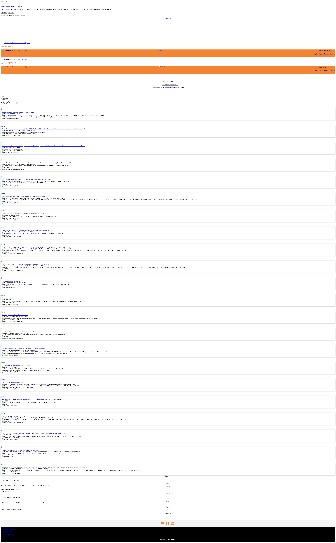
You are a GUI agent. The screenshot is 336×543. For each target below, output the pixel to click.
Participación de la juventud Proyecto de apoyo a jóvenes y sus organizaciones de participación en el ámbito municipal (34, 433)
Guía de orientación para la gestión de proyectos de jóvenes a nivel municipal (23, 213)
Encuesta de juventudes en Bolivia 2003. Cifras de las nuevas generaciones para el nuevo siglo (28, 179)
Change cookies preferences (10, 534)
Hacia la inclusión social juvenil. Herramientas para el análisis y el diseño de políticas (25, 230)
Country (4, 101)
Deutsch (13, 6)
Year (9, 101)
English (3, 6)
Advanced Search (169, 87)
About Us (7, 43)
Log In (4, 536)
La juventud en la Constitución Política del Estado (16, 365)
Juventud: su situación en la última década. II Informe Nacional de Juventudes (23, 348)
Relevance (15, 101)
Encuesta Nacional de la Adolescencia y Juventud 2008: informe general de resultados (25, 196)
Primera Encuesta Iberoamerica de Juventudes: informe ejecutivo (20, 450)
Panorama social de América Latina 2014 (13, 416)
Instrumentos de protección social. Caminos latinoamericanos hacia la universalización (25, 264)
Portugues (19, 6)
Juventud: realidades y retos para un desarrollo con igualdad (18, 332)
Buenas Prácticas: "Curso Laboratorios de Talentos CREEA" (19, 112)
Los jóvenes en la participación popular (13, 382)
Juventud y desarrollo (8, 298)
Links (28, 43)
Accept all (3, 12)
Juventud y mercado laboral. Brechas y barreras (15, 315)
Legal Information (7, 531)
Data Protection (6, 533)
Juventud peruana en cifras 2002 (11, 281)
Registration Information (9, 529)
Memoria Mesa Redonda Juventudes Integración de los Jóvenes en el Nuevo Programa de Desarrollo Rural (31, 399)
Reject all (10, 12)
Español (8, 6)
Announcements (19, 43)
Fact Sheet (12, 43)
